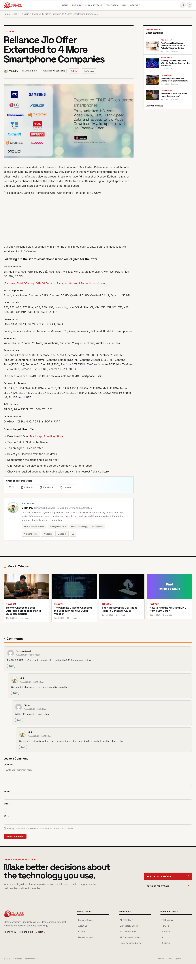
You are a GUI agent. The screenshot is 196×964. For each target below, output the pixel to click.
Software (166, 931)
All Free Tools (126, 920)
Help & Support (85, 937)
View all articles (168, 106)
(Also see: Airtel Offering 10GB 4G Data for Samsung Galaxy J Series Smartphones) (55, 283)
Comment (8, 764)
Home (65, 5)
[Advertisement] (69, 219)
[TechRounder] (13, 5)
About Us (82, 926)
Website (47, 533)
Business (166, 943)
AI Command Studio (129, 937)
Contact (135, 5)
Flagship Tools (93, 5)
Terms (169, 959)
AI (163, 937)
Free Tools (112, 5)
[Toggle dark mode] (189, 5)
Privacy (161, 959)
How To (165, 926)
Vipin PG (13, 70)
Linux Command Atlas (130, 943)
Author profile (31, 533)
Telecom (10, 32)
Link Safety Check (129, 926)
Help (124, 5)
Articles (76, 5)
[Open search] (183, 5)
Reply (11, 666)
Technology (167, 920)
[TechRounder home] (14, 913)
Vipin (22, 678)
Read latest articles (159, 876)
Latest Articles (85, 920)
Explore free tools (158, 886)
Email (7, 803)
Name (7, 791)
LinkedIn (62, 533)
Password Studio (128, 931)
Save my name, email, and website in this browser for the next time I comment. (40, 828)
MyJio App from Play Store (46, 436)
